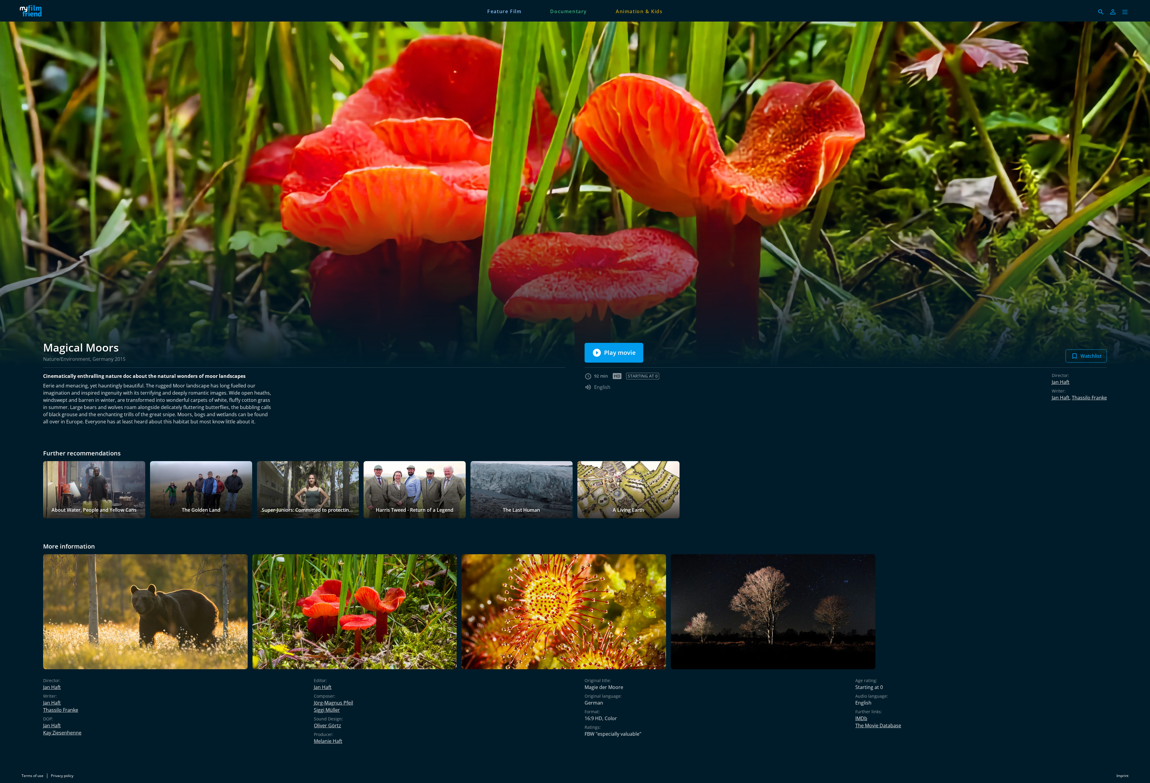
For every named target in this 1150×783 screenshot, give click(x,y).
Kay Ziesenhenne (62, 732)
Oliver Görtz (327, 725)
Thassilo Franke (1089, 397)
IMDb (861, 718)
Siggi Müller (327, 710)
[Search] (1101, 12)
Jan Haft (1060, 382)
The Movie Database (878, 725)
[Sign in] (1113, 12)
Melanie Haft (328, 741)
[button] (1125, 12)
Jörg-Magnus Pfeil (333, 702)
